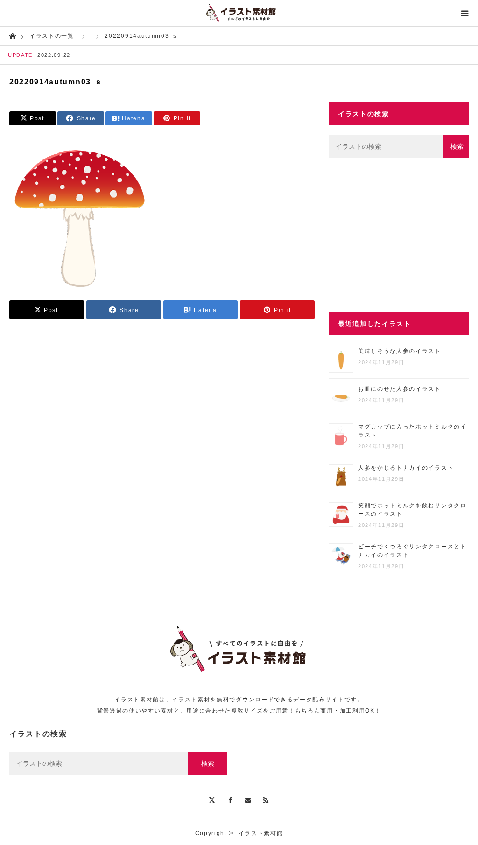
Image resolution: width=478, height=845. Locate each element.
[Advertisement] (399, 235)
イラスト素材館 (261, 833)
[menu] (465, 13)
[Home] (12, 35)
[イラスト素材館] (239, 13)
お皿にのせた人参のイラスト (399, 389)
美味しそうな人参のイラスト (399, 351)
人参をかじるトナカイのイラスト (406, 467)
